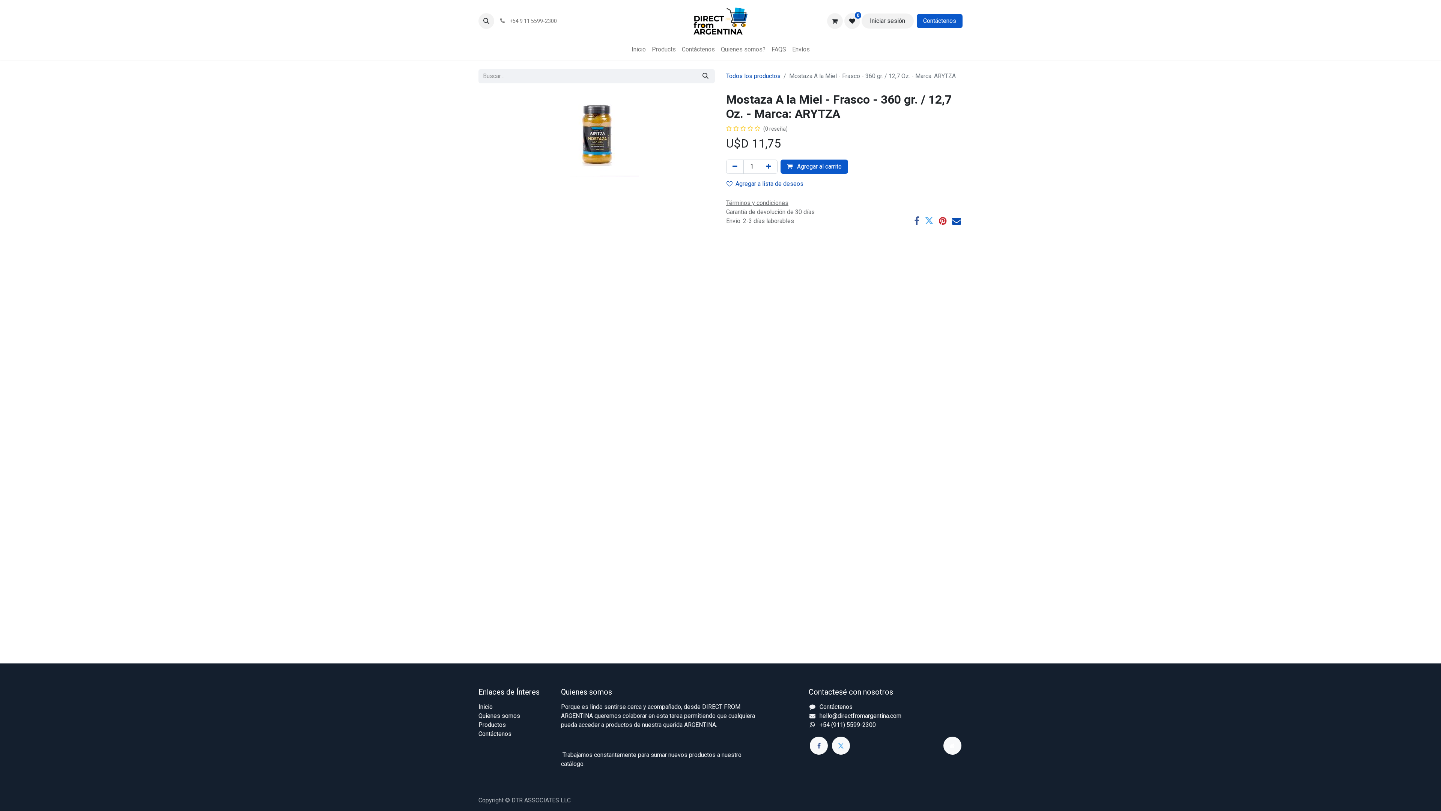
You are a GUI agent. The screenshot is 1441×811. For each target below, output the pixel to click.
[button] (486, 21)
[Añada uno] (769, 167)
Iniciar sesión (887, 20)
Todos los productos (753, 76)
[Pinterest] (943, 220)
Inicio (485, 706)
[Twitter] (929, 220)
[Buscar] (705, 76)
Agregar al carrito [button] (819, 166)
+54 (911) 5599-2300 (848, 724)
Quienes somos (499, 715)
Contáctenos (939, 20)
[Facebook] (916, 220)
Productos (492, 724)
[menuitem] (639, 49)
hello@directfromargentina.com (860, 715)
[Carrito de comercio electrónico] (835, 21)
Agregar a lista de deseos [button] (769, 183)
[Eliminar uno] (735, 167)
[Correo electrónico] (956, 220)
